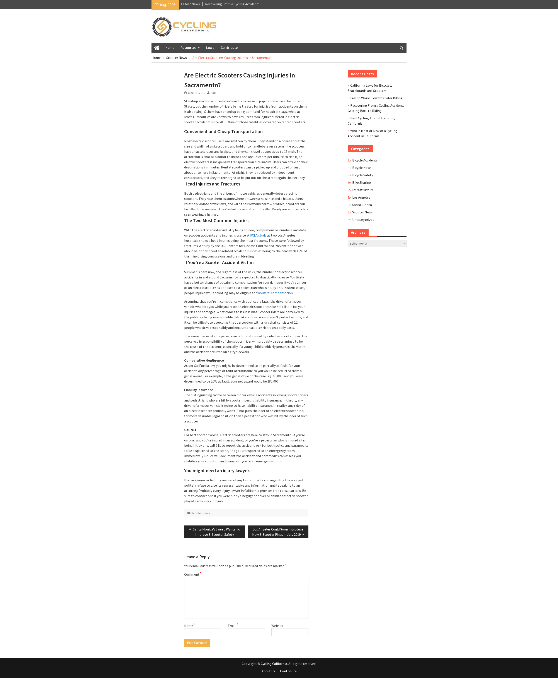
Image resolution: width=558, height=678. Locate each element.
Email (233, 625)
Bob (213, 93)
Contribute (229, 47)
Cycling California (274, 663)
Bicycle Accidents (365, 160)
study (206, 246)
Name (189, 625)
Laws (210, 47)
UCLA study (258, 235)
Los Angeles (361, 197)
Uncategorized (363, 219)
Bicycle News (361, 167)
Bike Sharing (361, 182)
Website (277, 625)
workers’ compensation (275, 293)
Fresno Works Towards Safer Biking (376, 98)
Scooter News (200, 513)
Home (169, 47)
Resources (188, 47)
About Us (268, 671)
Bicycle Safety (362, 175)
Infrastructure (363, 190)
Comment (192, 574)
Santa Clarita (362, 205)
